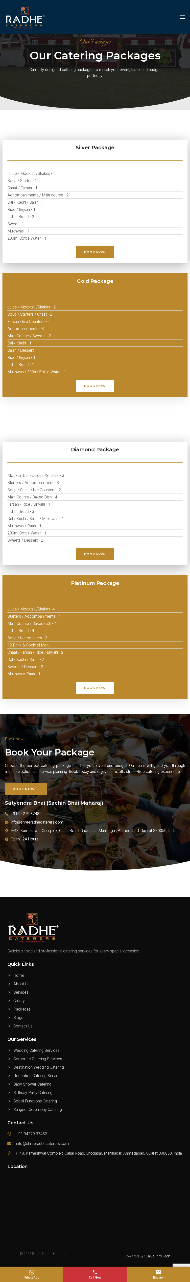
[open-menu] (182, 17)
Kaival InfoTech (158, 1256)
